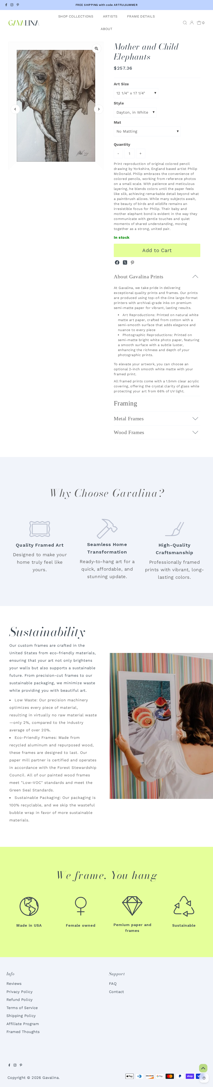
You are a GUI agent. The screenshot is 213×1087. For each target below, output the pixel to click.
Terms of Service (22, 1007)
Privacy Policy (19, 991)
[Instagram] (11, 5)
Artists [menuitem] (110, 16)
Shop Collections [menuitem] (75, 16)
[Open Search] (185, 23)
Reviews (14, 983)
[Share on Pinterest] (132, 263)
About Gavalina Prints (138, 276)
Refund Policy (19, 999)
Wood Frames (129, 432)
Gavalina (50, 1077)
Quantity (122, 144)
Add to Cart (157, 250)
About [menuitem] (106, 29)
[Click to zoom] (96, 48)
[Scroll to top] (202, 1062)
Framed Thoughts (23, 1031)
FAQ (112, 983)
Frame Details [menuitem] (141, 16)
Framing (125, 403)
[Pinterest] (18, 5)
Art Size (121, 84)
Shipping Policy (21, 1015)
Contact (116, 991)
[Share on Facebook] (118, 263)
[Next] (98, 109)
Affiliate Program (22, 1024)
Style (119, 103)
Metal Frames (129, 418)
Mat (117, 122)
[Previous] (15, 109)
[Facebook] (6, 5)
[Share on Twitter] (126, 263)
